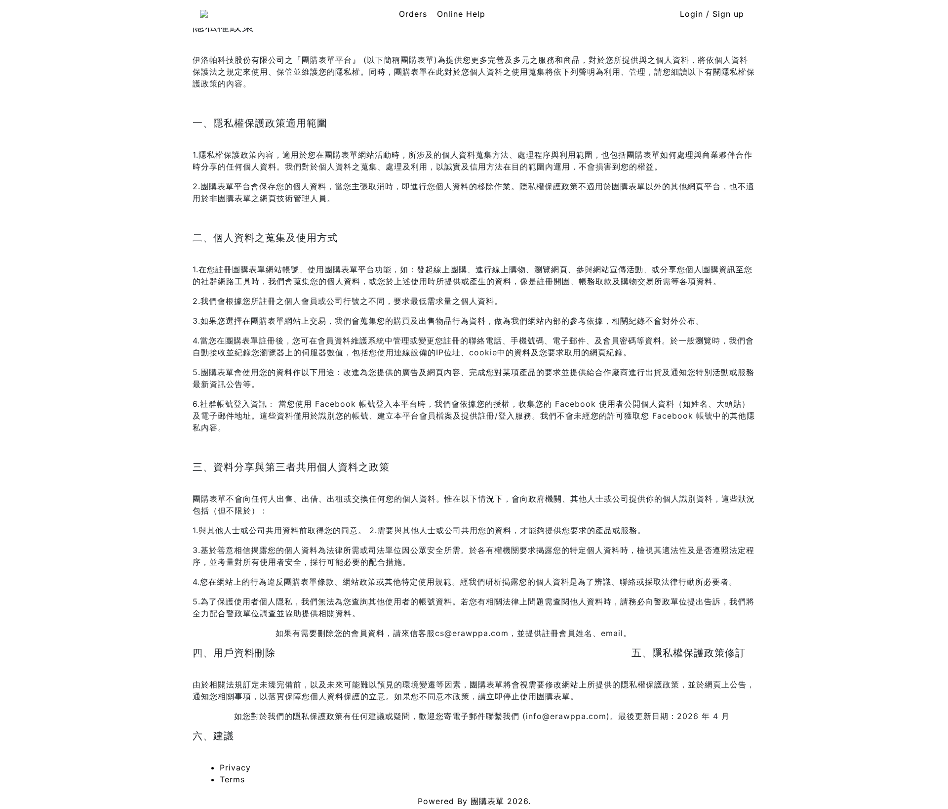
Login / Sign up (712, 14)
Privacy (235, 767)
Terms (232, 779)
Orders (413, 14)
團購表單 (487, 801)
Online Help (461, 14)
